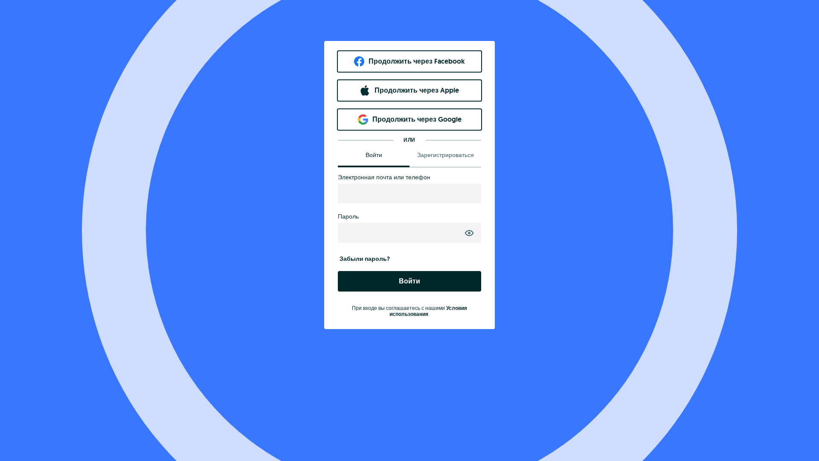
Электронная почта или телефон (384, 177)
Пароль (348, 216)
